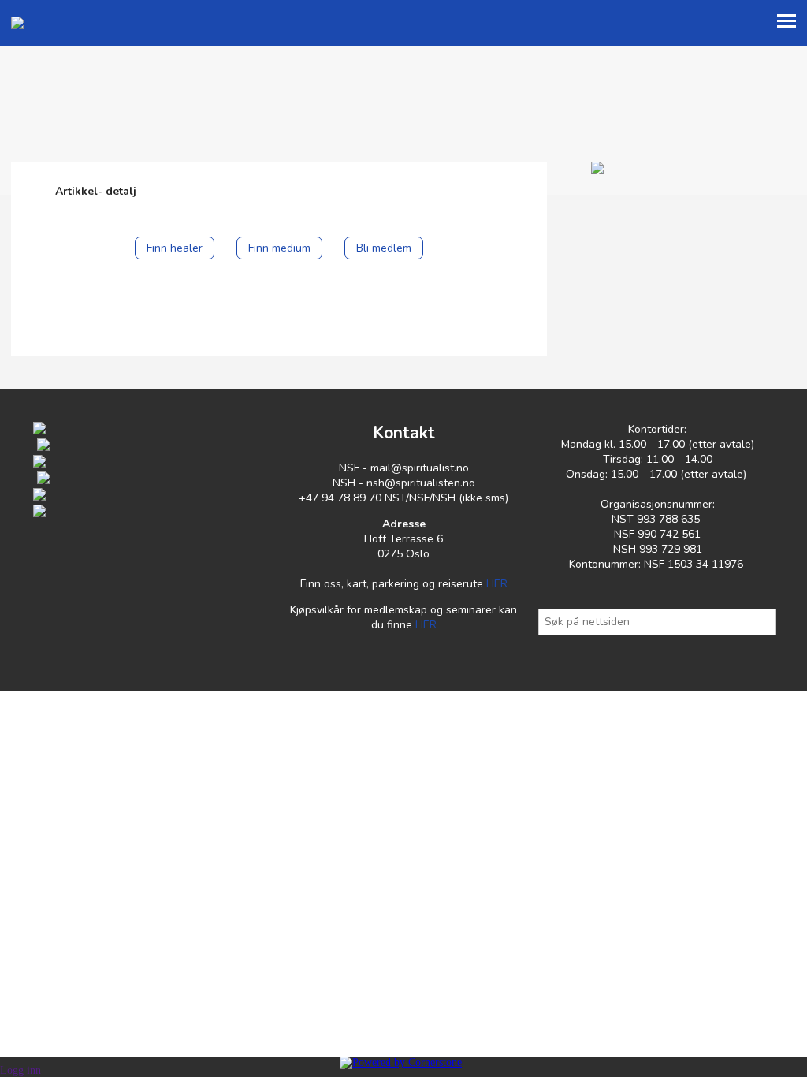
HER (497, 583)
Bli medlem (383, 247)
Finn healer (175, 247)
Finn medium (279, 247)
